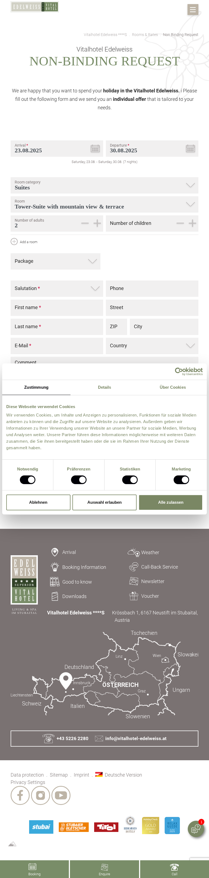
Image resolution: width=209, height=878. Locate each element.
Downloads (74, 596)
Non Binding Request (180, 35)
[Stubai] (41, 827)
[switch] (79, 479)
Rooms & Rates (145, 35)
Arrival (69, 552)
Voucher (150, 596)
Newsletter (152, 581)
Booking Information (84, 567)
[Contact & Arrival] (104, 675)
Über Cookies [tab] (173, 387)
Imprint (81, 775)
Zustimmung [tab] (36, 387)
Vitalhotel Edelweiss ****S (105, 35)
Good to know (77, 582)
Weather (150, 552)
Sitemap (59, 775)
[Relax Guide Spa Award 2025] (172, 825)
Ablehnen (38, 502)
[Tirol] (106, 827)
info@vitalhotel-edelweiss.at (136, 738)
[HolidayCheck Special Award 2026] (150, 825)
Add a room (28, 242)
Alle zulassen (170, 502)
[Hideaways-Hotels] (130, 824)
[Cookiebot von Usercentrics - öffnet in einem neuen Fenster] (179, 371)
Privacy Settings (28, 782)
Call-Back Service (159, 567)
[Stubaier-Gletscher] (74, 827)
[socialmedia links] (20, 795)
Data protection (27, 775)
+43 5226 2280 (72, 738)
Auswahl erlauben (104, 502)
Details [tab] (104, 387)
